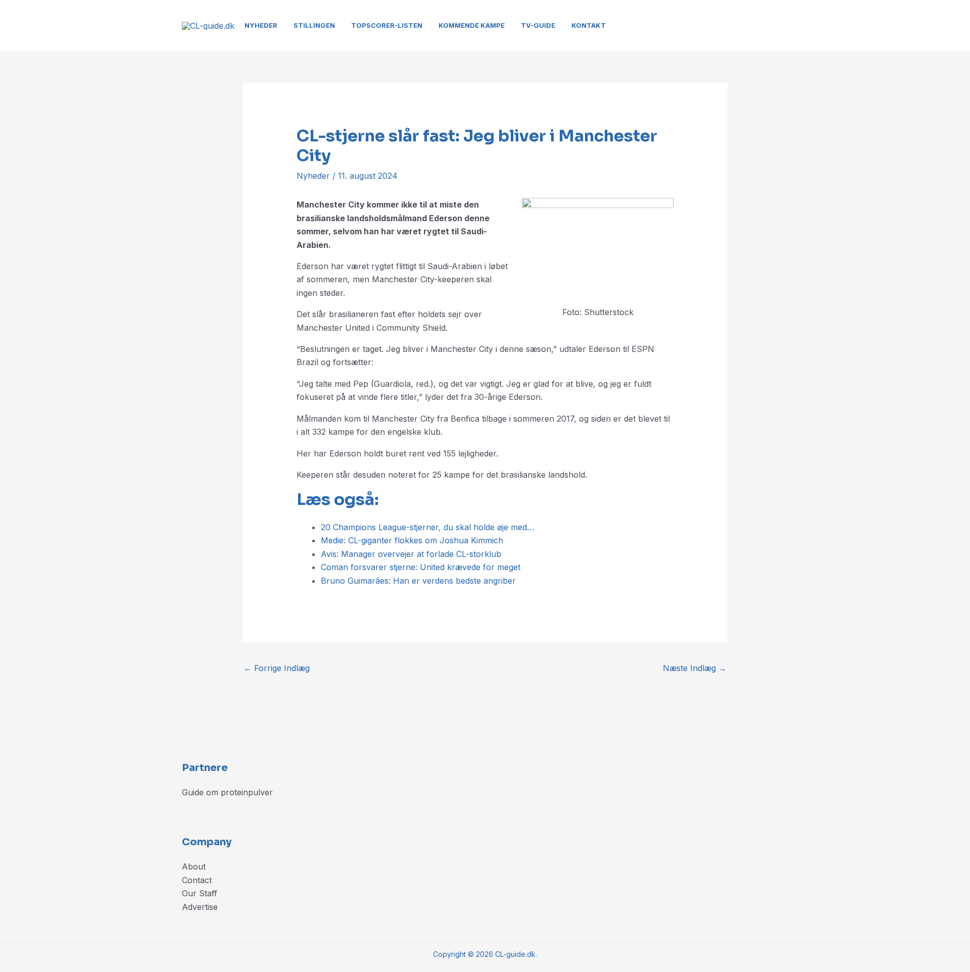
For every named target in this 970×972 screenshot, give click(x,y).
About (194, 866)
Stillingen (314, 25)
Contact (197, 880)
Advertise (200, 907)
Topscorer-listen (386, 25)
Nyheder (261, 25)
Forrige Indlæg (277, 668)
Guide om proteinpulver (227, 792)
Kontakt (588, 25)
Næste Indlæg (694, 668)
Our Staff (199, 893)
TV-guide (538, 25)
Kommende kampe (472, 25)
